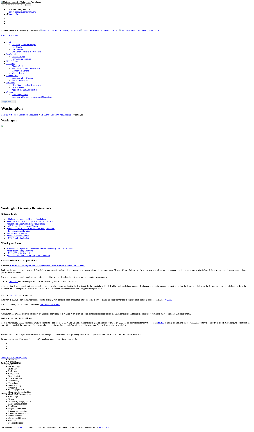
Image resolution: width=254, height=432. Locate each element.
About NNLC (17, 66)
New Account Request (21, 59)
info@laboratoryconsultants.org (22, 12)
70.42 (11, 266)
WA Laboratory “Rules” (50, 304)
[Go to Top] (2, 430)
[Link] (2, 38)
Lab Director (17, 47)
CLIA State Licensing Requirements (27, 85)
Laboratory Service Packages (24, 44)
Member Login (14, 14)
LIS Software (17, 49)
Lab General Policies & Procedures (26, 52)
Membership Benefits (21, 71)
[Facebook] (7, 19)
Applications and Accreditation (24, 90)
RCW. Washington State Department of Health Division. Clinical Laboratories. (49, 266)
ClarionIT (19, 427)
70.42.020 (13, 295)
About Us (10, 64)
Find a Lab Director (20, 80)
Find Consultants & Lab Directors (26, 68)
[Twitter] (7, 21)
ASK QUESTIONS (9, 35)
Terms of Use (103, 427)
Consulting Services (20, 94)
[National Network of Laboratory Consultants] (99, 30)
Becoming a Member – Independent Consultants (32, 97)
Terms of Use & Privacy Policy (14, 358)
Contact (9, 92)
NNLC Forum (12, 61)
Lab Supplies (11, 54)
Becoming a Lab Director (22, 78)
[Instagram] (7, 26)
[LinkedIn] (7, 23)
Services (9, 42)
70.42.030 (168, 300)
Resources (10, 83)
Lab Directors (12, 75)
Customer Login (18, 56)
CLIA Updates (18, 87)
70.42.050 (13, 281)
